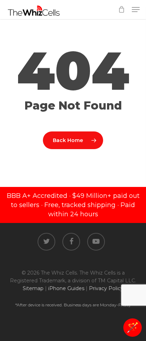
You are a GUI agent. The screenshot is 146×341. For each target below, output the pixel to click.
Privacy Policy (106, 288)
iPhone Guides (66, 288)
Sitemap (33, 288)
